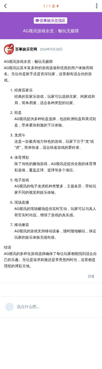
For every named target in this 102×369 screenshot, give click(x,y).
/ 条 (49, 5)
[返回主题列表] (5, 6)
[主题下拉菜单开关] (97, 6)
